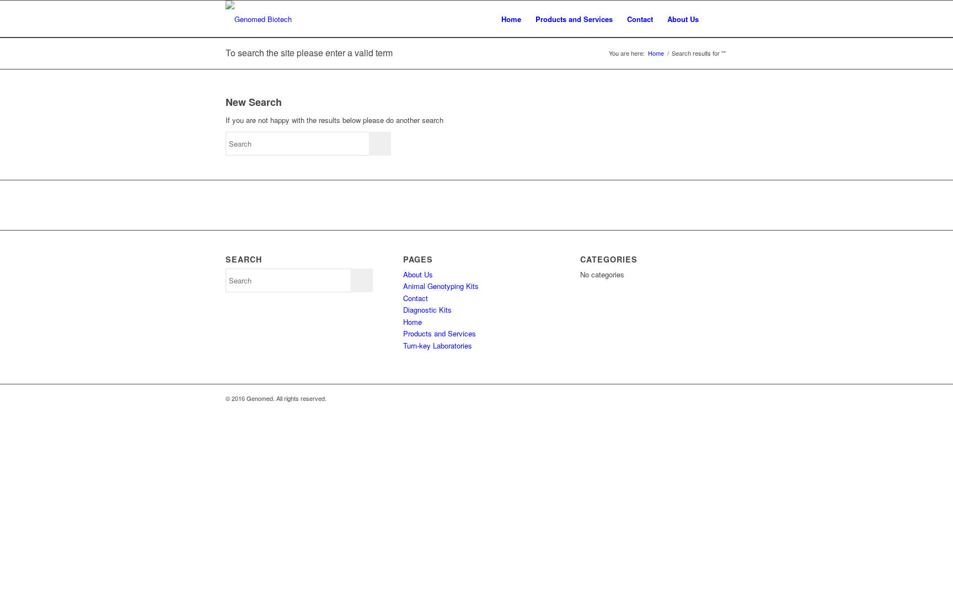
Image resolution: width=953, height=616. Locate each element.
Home (511, 19)
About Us (683, 19)
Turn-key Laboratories (437, 345)
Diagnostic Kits (427, 309)
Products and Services (574, 19)
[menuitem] (716, 19)
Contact (640, 19)
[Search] (716, 19)
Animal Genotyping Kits (441, 286)
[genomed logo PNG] (259, 19)
